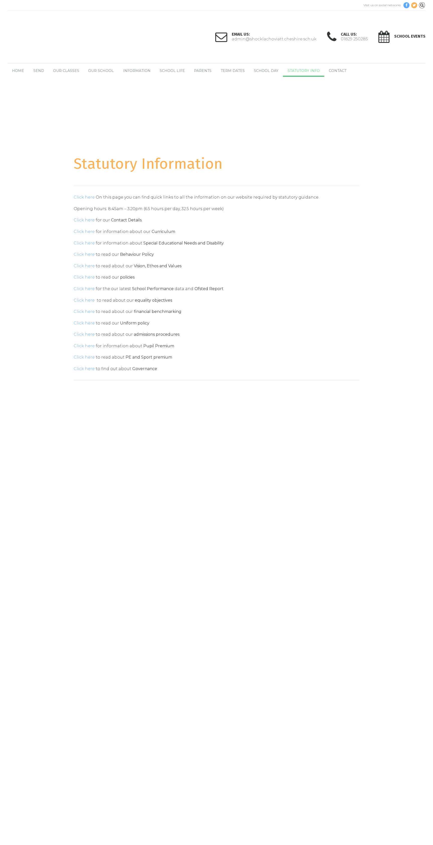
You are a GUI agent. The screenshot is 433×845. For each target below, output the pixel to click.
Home (18, 70)
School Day (266, 70)
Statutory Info (304, 70)
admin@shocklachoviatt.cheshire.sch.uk (52, 589)
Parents (202, 70)
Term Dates (233, 70)
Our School (101, 70)
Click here (85, 197)
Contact (337, 70)
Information (137, 70)
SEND (38, 70)
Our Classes (66, 70)
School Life (172, 70)
